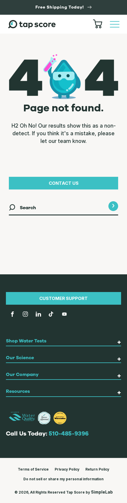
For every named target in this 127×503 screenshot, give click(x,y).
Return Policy (97, 469)
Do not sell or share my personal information (63, 479)
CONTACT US (64, 183)
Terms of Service (33, 469)
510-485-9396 (69, 434)
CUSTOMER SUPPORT (63, 298)
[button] (114, 24)
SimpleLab (102, 491)
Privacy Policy (67, 469)
